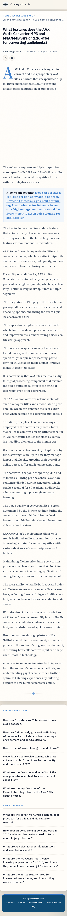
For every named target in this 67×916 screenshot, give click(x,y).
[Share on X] (5, 58)
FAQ (33, 906)
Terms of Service (53, 902)
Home (6, 15)
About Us (10, 902)
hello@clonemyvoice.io (33, 898)
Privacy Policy (35, 902)
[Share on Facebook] (12, 58)
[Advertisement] (33, 127)
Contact (22, 902)
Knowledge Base (22, 15)
